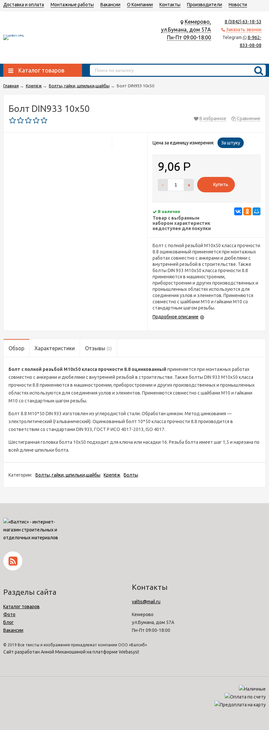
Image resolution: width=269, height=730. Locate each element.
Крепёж (112, 475)
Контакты (169, 4)
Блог (8, 622)
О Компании (140, 4)
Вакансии (110, 4)
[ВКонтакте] (238, 211)
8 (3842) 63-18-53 (243, 21)
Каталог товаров (21, 606)
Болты (131, 475)
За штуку (230, 142)
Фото (9, 614)
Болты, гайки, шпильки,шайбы (67, 475)
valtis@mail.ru (146, 601)
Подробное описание (175, 316)
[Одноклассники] (247, 211)
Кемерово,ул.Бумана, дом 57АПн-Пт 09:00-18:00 (186, 29)
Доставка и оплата (23, 4)
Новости (238, 4)
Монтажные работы (72, 4)
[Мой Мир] (256, 211)
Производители (204, 4)
